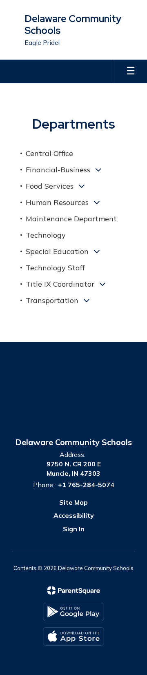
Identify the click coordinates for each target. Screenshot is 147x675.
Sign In (74, 529)
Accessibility (73, 515)
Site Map (73, 502)
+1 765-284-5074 (86, 485)
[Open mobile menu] (130, 71)
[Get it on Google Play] (73, 612)
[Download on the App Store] (73, 636)
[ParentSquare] (73, 590)
